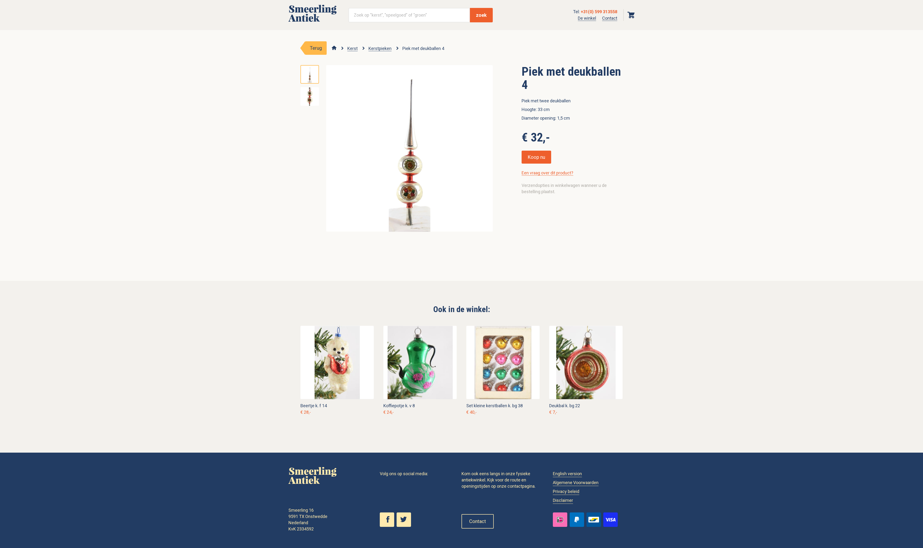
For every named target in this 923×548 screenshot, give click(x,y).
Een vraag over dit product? (547, 172)
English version (567, 473)
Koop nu (536, 157)
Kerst (352, 48)
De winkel (587, 18)
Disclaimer (563, 500)
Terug (316, 48)
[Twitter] (405, 525)
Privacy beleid (566, 491)
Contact (609, 18)
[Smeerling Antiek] (312, 22)
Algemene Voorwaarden (576, 482)
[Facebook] (388, 525)
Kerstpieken (380, 48)
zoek (481, 15)
